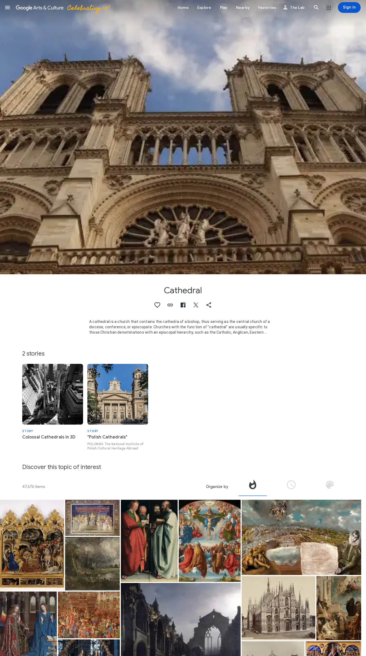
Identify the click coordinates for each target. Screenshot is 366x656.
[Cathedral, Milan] (278, 608)
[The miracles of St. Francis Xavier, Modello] (338, 608)
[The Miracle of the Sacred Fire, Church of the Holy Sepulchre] (88, 615)
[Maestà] (92, 518)
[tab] (253, 486)
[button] (7, 7)
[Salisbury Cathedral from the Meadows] (92, 563)
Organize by (217, 486)
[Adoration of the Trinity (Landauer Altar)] (209, 541)
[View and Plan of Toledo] (301, 537)
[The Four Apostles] (149, 541)
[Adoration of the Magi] (32, 545)
